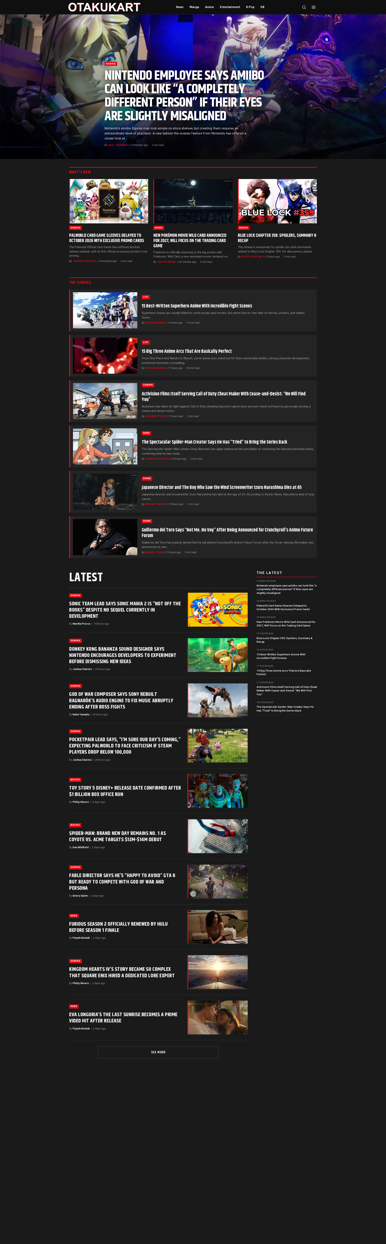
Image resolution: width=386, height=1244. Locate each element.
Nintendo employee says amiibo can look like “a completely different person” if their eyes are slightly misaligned (184, 96)
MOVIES (75, 779)
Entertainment (230, 7)
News (180, 7)
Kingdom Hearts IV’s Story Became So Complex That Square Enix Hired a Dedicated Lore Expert (122, 972)
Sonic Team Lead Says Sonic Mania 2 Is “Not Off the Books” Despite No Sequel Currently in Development (125, 610)
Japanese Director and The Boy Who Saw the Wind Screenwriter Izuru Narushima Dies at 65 (222, 487)
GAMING (111, 63)
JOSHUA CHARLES (84, 261)
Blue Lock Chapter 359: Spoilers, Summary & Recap (277, 238)
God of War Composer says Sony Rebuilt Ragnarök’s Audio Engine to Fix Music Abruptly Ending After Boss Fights (121, 700)
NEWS (146, 433)
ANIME (158, 227)
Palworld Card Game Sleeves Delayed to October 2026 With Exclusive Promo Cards (106, 238)
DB (262, 7)
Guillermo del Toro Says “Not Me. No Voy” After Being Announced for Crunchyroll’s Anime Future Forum (227, 532)
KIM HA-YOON (154, 552)
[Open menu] (314, 7)
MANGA (243, 227)
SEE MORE (158, 1052)
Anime (209, 7)
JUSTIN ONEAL (166, 262)
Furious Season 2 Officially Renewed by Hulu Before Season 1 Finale (118, 927)
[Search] (304, 7)
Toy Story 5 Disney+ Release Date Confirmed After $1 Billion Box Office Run (125, 791)
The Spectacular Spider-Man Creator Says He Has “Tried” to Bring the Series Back (214, 442)
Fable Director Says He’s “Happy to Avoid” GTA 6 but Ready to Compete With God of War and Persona (122, 881)
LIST (146, 297)
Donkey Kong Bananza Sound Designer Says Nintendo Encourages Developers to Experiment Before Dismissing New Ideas (122, 655)
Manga (194, 7)
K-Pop (250, 7)
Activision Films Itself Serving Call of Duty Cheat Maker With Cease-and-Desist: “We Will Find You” (224, 396)
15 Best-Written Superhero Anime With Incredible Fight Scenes (197, 306)
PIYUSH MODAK (155, 322)
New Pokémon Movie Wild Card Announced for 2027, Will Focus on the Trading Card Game (189, 240)
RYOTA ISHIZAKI (252, 256)
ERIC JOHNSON (118, 145)
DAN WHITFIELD (156, 416)
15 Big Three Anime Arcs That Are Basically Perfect (187, 351)
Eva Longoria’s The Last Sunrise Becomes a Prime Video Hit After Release (123, 1018)
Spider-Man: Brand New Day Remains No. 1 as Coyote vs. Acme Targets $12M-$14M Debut (117, 836)
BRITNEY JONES (156, 504)
